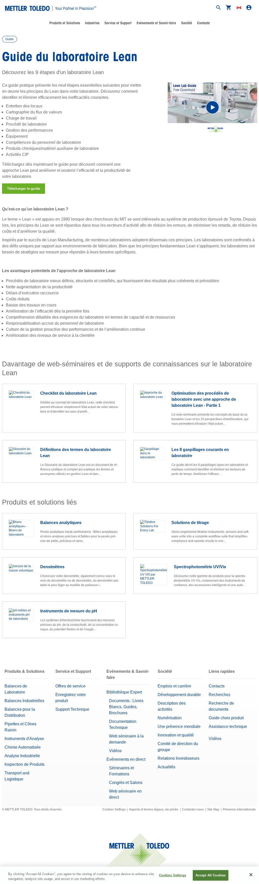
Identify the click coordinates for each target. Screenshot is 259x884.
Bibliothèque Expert (124, 692)
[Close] (250, 874)
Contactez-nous (193, 809)
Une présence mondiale (179, 726)
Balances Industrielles (24, 701)
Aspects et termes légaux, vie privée (153, 809)
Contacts (203, 23)
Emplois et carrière (174, 686)
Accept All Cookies (211, 875)
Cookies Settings (114, 809)
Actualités (166, 767)
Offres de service (70, 686)
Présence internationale (239, 809)
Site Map (213, 809)
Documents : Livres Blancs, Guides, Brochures (126, 707)
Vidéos (115, 751)
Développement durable (179, 694)
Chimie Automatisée (23, 747)
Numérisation (170, 718)
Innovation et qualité (176, 735)
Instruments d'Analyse (24, 738)
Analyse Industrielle (22, 756)
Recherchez (219, 694)
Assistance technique (228, 726)
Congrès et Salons (125, 782)
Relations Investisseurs (178, 758)
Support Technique (72, 709)
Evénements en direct (125, 759)
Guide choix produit (226, 718)
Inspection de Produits (25, 764)
